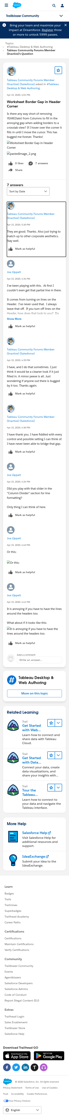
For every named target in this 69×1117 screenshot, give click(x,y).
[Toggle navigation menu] (61, 16)
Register (47, 30)
